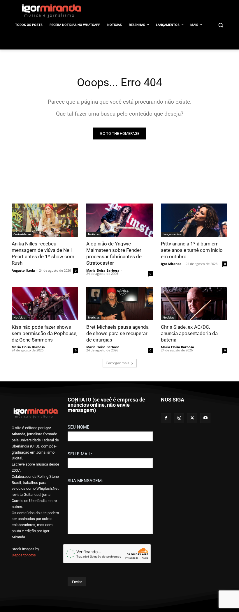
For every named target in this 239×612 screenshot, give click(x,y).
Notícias (94, 234)
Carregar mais (117, 362)
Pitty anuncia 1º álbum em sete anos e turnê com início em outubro (192, 250)
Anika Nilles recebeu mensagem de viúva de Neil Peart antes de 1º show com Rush (43, 253)
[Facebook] (166, 418)
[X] (192, 418)
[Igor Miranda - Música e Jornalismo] (51, 11)
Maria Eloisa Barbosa (102, 270)
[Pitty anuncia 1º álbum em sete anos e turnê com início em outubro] (194, 220)
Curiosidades (22, 234)
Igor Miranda (171, 263)
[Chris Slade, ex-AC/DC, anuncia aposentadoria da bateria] (194, 303)
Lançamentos (172, 234)
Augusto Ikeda (23, 270)
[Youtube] (205, 418)
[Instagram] (179, 418)
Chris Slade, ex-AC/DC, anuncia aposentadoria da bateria (189, 333)
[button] (220, 25)
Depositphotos (24, 555)
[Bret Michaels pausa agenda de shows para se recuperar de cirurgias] (119, 303)
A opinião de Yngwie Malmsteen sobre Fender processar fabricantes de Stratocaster (114, 253)
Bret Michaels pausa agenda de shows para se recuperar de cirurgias (117, 333)
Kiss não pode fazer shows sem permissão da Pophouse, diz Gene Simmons (44, 333)
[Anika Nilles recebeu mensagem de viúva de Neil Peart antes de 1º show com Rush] (45, 220)
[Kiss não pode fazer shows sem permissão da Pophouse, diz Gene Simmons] (45, 303)
